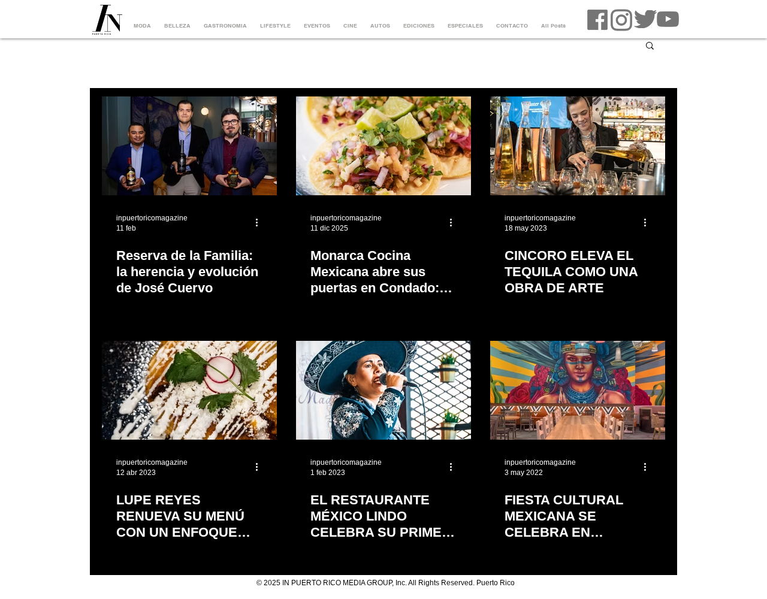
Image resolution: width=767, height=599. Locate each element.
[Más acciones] (260, 222)
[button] (650, 46)
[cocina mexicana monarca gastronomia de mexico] (383, 145)
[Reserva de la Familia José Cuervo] (189, 145)
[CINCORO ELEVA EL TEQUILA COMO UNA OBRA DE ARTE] (577, 145)
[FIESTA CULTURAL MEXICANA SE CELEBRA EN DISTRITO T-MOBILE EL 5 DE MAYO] (577, 390)
